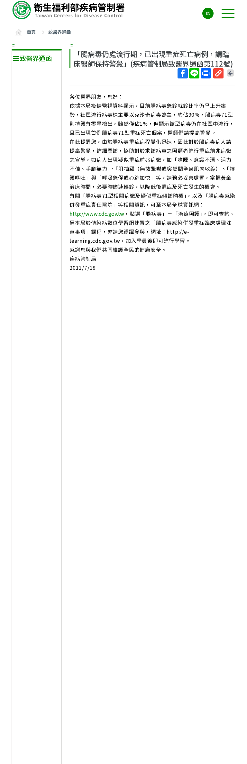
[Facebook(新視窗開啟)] (182, 73)
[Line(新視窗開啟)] (194, 73)
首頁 (31, 31)
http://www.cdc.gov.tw (96, 213)
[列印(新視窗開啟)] (206, 73)
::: (13, 45)
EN (208, 13)
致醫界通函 (59, 31)
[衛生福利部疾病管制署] (69, 10)
